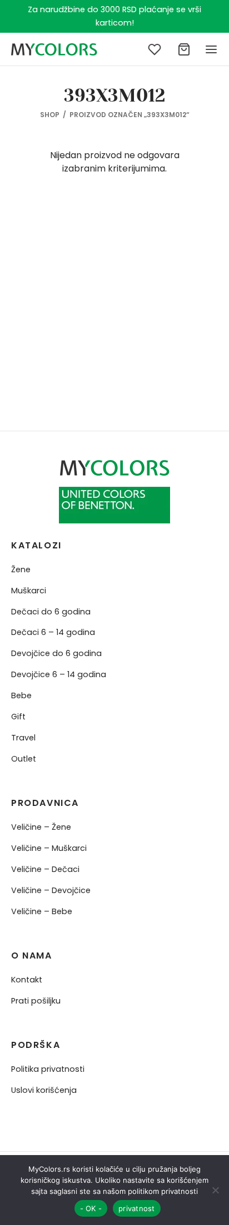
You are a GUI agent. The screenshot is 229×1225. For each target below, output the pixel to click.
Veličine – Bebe (41, 911)
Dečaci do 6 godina (51, 611)
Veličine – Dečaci (45, 869)
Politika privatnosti (47, 1069)
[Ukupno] (184, 49)
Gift (18, 716)
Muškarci (28, 590)
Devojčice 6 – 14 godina (58, 674)
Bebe (21, 695)
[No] (215, 1190)
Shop (49, 114)
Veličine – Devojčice (51, 890)
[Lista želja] (155, 49)
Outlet (23, 758)
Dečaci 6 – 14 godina (53, 632)
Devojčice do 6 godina (56, 653)
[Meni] (211, 49)
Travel (23, 737)
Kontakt (26, 979)
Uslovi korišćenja (44, 1090)
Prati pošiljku (36, 1000)
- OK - (91, 1208)
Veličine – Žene (41, 827)
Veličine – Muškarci (49, 848)
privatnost (136, 1208)
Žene (21, 569)
